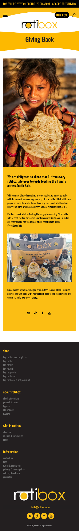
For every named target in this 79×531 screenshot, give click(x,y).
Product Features (10, 402)
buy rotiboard (9, 376)
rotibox (36, 525)
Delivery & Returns (11, 473)
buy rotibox (8, 361)
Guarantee (7, 477)
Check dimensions (11, 398)
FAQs (5, 461)
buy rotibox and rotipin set (15, 357)
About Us (7, 432)
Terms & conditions (11, 465)
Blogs (5, 439)
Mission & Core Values (13, 436)
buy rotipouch (9, 372)
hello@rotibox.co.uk (40, 507)
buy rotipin (8, 364)
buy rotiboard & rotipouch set (16, 380)
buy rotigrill (8, 368)
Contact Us (8, 458)
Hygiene (6, 406)
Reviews (6, 413)
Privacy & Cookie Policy (14, 469)
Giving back (8, 410)
